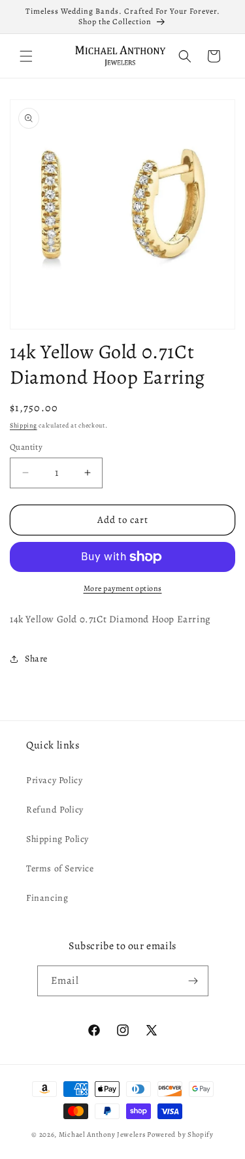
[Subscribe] (193, 981)
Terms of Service (60, 868)
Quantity (26, 446)
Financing (47, 898)
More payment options (123, 588)
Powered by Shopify (180, 1134)
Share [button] (36, 658)
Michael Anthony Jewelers (102, 1134)
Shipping (23, 425)
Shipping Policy (57, 839)
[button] (26, 56)
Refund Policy (55, 809)
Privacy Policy (54, 780)
